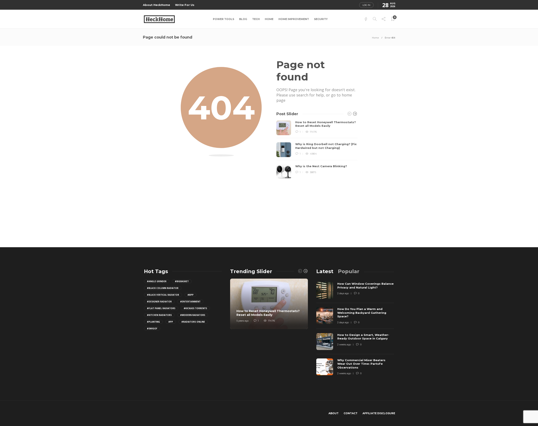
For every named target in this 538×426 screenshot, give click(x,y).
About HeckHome (156, 5)
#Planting (153, 321)
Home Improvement (293, 19)
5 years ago (242, 320)
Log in (366, 5)
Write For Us (184, 5)
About (333, 413)
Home (269, 19)
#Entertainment (190, 301)
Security (321, 19)
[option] (316, 149)
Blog (243, 19)
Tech (256, 19)
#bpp (190, 294)
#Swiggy (152, 328)
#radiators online (193, 321)
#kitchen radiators (159, 315)
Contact (350, 413)
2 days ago (343, 293)
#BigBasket (182, 281)
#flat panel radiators (161, 308)
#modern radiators (192, 315)
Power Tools (223, 19)
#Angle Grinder (156, 281)
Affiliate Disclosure (379, 413)
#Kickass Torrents (195, 308)
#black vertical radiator (163, 294)
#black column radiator (162, 288)
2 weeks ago (344, 344)
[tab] (324, 271)
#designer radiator (159, 301)
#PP (170, 321)
